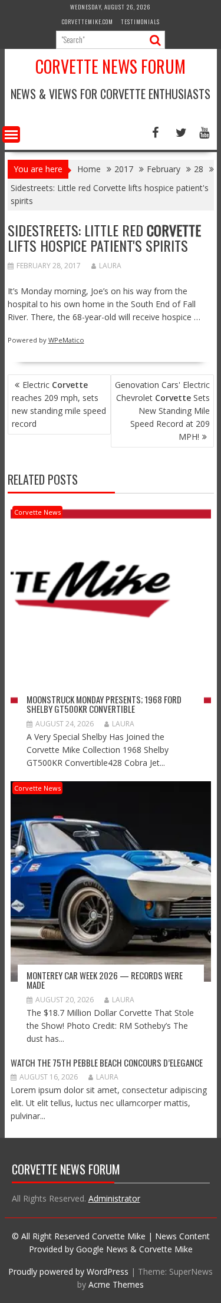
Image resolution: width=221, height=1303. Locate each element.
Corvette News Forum (110, 66)
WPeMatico (66, 339)
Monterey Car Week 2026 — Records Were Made (105, 980)
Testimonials (140, 21)
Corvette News (37, 512)
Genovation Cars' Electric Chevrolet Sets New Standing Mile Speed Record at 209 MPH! (162, 410)
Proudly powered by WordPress (68, 1271)
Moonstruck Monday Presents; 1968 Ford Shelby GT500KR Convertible (104, 704)
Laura (110, 266)
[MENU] (11, 134)
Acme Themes (116, 1284)
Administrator (114, 1198)
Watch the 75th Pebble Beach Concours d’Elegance (107, 1062)
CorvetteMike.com (87, 21)
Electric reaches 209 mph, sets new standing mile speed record (59, 404)
